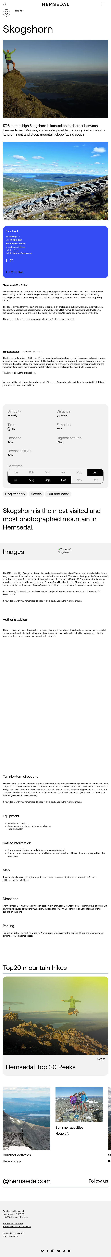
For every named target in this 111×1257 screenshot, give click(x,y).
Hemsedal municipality (13, 1233)
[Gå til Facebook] (47, 1251)
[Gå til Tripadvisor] (42, 1251)
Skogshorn (8, 285)
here (33, 373)
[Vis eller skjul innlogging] (6, 13)
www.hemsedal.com (15, 247)
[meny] (104, 4)
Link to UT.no (12, 250)
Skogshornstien (11, 351)
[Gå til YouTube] (69, 1251)
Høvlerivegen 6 (13, 236)
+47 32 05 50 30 (14, 240)
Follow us (98, 1181)
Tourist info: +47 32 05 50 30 (17, 1226)
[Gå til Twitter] (58, 1251)
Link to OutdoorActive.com (19, 253)
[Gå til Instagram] (52, 1251)
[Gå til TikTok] (64, 1251)
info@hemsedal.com (16, 243)
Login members (10, 1236)
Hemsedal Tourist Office (16, 880)
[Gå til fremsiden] (55, 4)
